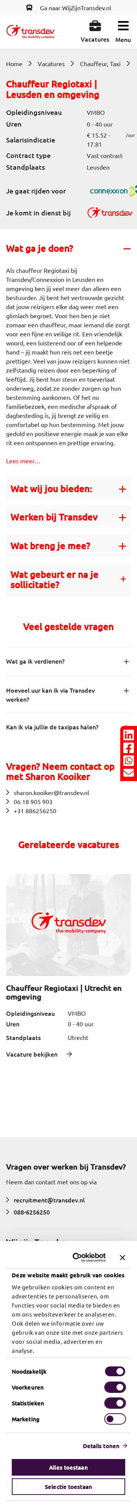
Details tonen (101, 1446)
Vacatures (51, 63)
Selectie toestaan (68, 1486)
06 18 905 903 (33, 801)
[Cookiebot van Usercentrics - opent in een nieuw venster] (78, 1258)
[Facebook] (128, 748)
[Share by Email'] (128, 772)
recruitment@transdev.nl (49, 1200)
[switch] (115, 1387)
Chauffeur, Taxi (100, 63)
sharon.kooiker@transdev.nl (51, 792)
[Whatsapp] (128, 761)
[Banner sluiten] (122, 1257)
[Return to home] (30, 32)
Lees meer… (23, 460)
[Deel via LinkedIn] (128, 735)
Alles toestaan (68, 1467)
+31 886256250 (35, 810)
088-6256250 (32, 1212)
